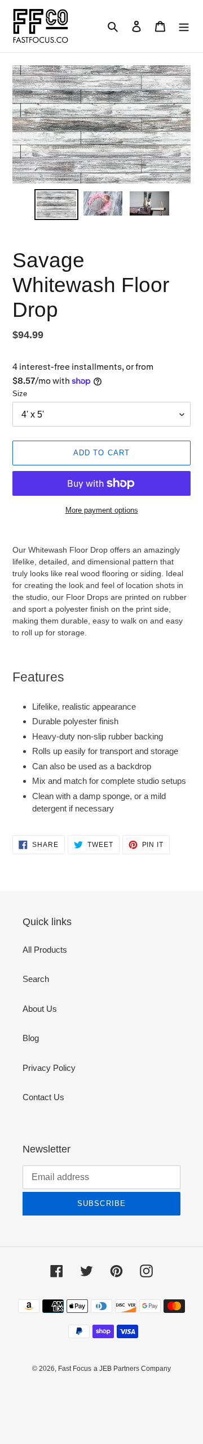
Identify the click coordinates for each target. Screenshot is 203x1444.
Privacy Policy (49, 1068)
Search (36, 979)
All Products (45, 949)
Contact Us (43, 1097)
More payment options (101, 510)
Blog (31, 1038)
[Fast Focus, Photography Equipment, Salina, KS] (54, 1393)
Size (19, 393)
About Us (40, 1009)
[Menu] (184, 26)
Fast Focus (74, 1369)
